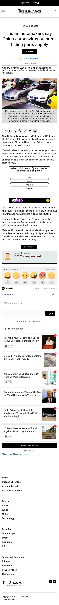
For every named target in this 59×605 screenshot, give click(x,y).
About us (7, 542)
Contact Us (8, 574)
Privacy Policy (9, 570)
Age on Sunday (32, 3)
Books (5, 501)
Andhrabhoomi (10, 486)
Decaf (5, 538)
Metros (5, 514)
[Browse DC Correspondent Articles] (7, 256)
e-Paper (22, 3)
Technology (8, 518)
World (5, 510)
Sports (5, 505)
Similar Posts (11, 454)
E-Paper (6, 561)
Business (29, 51)
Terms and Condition (13, 557)
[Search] (56, 12)
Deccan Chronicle (11, 482)
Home (5, 478)
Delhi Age (7, 529)
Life (4, 546)
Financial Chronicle (12, 490)
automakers (29, 247)
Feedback (7, 565)
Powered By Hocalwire (10, 599)
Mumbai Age (8, 533)
